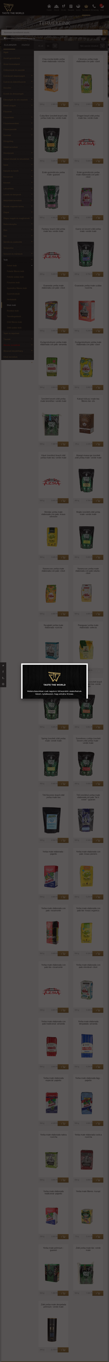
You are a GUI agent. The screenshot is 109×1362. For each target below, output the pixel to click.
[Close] (87, 663)
